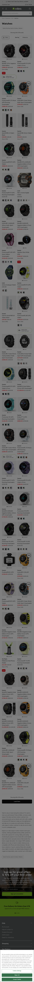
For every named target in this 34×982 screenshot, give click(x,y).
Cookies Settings (17, 970)
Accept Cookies (17, 979)
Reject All (17, 975)
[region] (17, 966)
